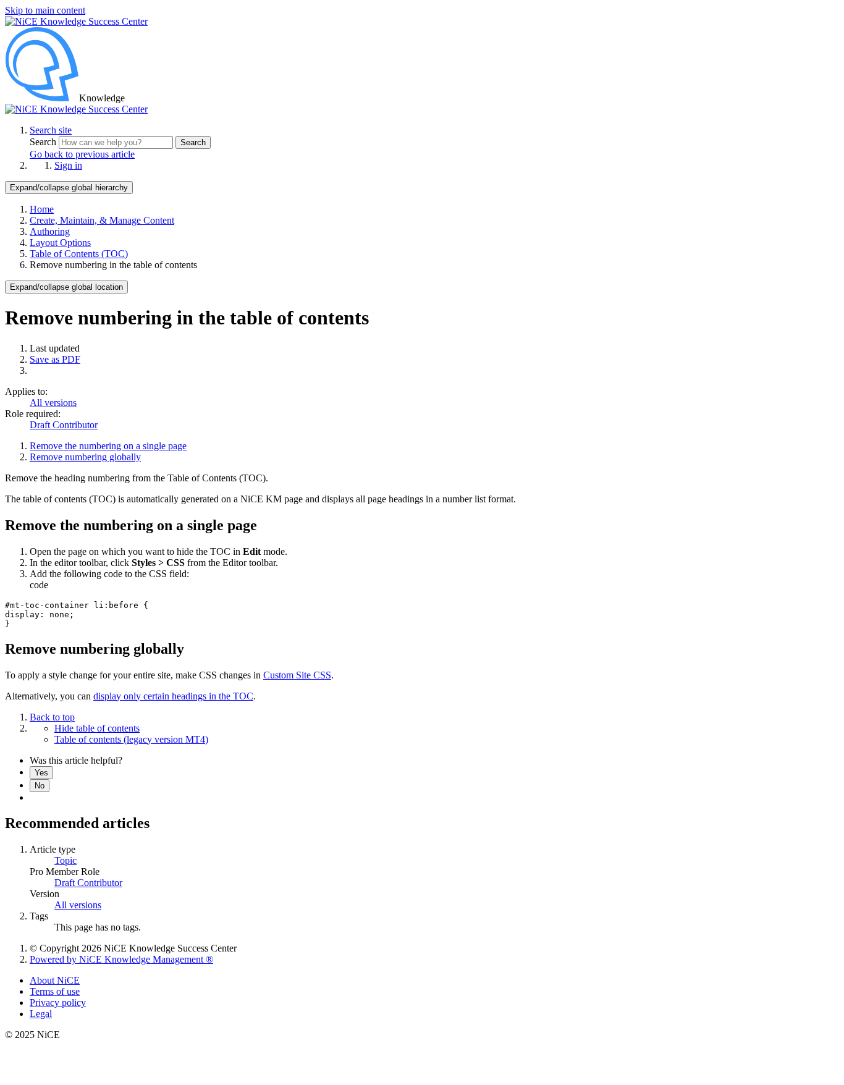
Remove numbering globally (85, 457)
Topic (65, 860)
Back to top (52, 717)
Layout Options (60, 242)
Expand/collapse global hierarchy (69, 187)
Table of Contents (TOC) (79, 253)
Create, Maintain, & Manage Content (102, 220)
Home (42, 209)
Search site (51, 130)
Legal (41, 1013)
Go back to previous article (82, 154)
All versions (53, 402)
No (39, 785)
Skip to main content (45, 10)
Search (44, 142)
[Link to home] (76, 109)
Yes (41, 772)
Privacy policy (58, 1002)
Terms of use (55, 991)
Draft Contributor (64, 425)
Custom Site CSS (297, 675)
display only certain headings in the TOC (173, 696)
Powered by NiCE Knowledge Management (121, 959)
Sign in (68, 165)
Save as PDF (55, 359)
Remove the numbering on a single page (108, 446)
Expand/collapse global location (66, 287)
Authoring (50, 231)
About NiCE (55, 980)
